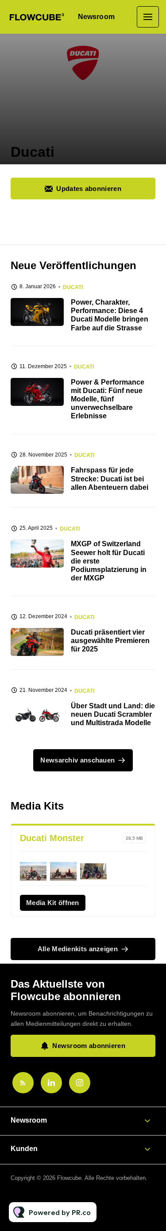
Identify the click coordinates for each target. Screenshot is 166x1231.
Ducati (73, 287)
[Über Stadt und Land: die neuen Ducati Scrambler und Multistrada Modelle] (37, 716)
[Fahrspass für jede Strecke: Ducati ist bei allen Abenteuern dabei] (37, 480)
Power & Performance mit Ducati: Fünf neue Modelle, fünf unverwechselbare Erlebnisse (107, 399)
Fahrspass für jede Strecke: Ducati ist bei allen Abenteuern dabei (109, 478)
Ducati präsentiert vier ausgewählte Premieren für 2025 (110, 640)
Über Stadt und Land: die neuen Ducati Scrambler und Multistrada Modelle (113, 714)
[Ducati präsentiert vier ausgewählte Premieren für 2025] (37, 642)
